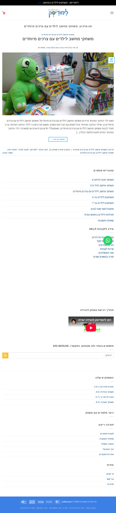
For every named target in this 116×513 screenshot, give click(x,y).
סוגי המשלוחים (106, 253)
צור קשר (110, 479)
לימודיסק (33, 150)
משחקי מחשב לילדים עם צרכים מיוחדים (58, 35)
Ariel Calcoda (48, 48)
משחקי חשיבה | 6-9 (105, 402)
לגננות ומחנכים (107, 433)
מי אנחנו (110, 474)
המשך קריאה (58, 139)
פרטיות (110, 484)
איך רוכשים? (108, 449)
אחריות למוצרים (106, 454)
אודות (65, 508)
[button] (112, 12)
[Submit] (5, 355)
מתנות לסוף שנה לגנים (102, 209)
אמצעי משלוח (107, 444)
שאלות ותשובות (106, 220)
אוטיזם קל (53, 150)
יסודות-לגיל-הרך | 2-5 (104, 387)
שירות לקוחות (107, 249)
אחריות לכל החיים (76, 508)
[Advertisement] (58, 283)
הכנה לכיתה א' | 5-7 (105, 397)
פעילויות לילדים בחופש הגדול (99, 214)
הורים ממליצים (106, 245)
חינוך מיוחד (43, 150)
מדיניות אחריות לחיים (103, 237)
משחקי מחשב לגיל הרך (102, 185)
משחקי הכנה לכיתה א (103, 179)
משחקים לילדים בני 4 (103, 197)
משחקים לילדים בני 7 (103, 203)
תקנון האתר (91, 508)
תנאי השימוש (42, 508)
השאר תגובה (7, 153)
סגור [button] (39, 2)
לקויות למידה (23, 150)
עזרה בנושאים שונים (103, 256)
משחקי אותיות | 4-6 (105, 392)
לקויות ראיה (12, 150)
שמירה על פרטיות (27, 508)
